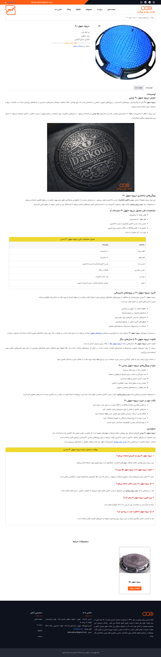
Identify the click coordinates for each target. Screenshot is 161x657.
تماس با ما (58, 9)
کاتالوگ (78, 9)
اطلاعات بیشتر (135, 588)
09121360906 (11, 2)
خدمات (39, 636)
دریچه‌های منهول (143, 17)
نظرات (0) (138, 87)
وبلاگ (69, 9)
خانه (152, 17)
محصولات (89, 9)
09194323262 (78, 629)
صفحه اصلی (111, 9)
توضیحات (148, 87)
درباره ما (99, 9)
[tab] (149, 88)
